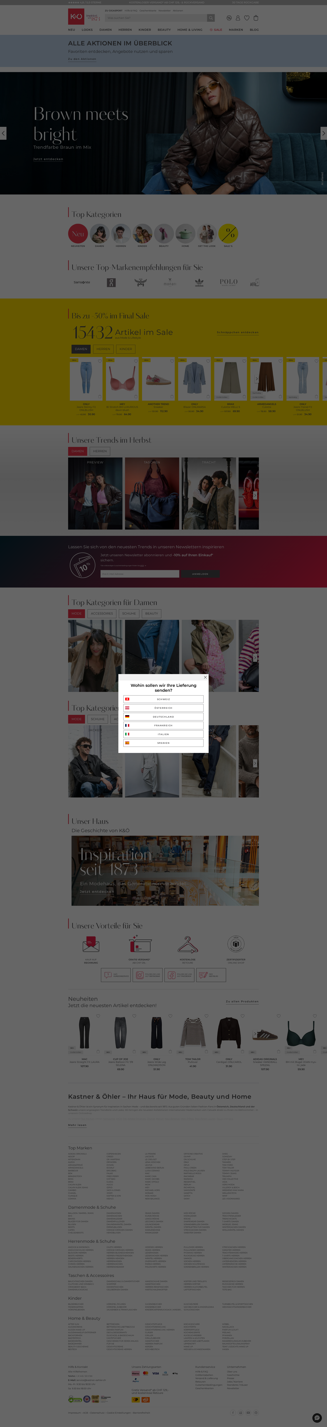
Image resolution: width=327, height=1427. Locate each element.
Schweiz (163, 699)
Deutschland (163, 716)
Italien (163, 734)
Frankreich (163, 725)
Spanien (163, 743)
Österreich (163, 708)
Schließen (205, 677)
